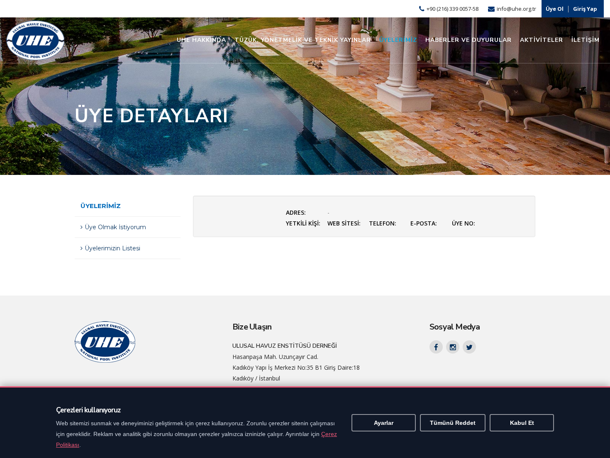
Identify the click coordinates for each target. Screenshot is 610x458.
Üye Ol (555, 8)
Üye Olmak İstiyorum (115, 227)
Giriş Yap (585, 8)
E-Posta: (423, 223)
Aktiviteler (541, 40)
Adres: (296, 212)
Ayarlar (383, 422)
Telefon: (382, 223)
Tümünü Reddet (453, 422)
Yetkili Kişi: (303, 223)
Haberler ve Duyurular (468, 40)
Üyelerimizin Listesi (112, 248)
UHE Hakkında (201, 40)
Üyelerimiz (398, 40)
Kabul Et (522, 422)
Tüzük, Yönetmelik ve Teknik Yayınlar (302, 40)
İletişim (585, 40)
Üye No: (463, 223)
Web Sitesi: (344, 223)
